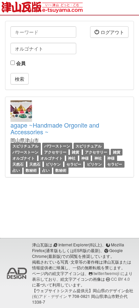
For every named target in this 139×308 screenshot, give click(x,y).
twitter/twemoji (106, 273)
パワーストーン (57, 145)
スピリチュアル (25, 145)
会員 (20, 63)
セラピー (73, 164)
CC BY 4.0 (120, 279)
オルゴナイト (23, 158)
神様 (85, 158)
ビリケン (53, 164)
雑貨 (75, 152)
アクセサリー (55, 152)
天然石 (18, 164)
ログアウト (111, 32)
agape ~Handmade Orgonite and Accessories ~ (54, 128)
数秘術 (31, 170)
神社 (72, 158)
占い (16, 170)
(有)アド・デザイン (49, 296)
